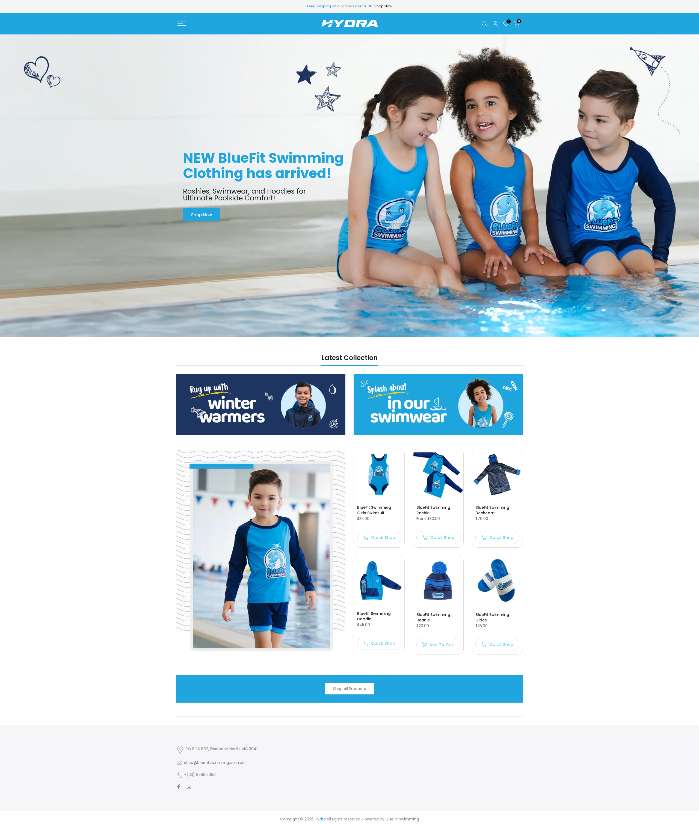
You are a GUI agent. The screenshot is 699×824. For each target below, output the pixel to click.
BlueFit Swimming (402, 819)
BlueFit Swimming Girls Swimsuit (374, 510)
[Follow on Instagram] (188, 787)
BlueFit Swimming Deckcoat (492, 510)
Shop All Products (349, 688)
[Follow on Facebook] (178, 787)
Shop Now (383, 6)
